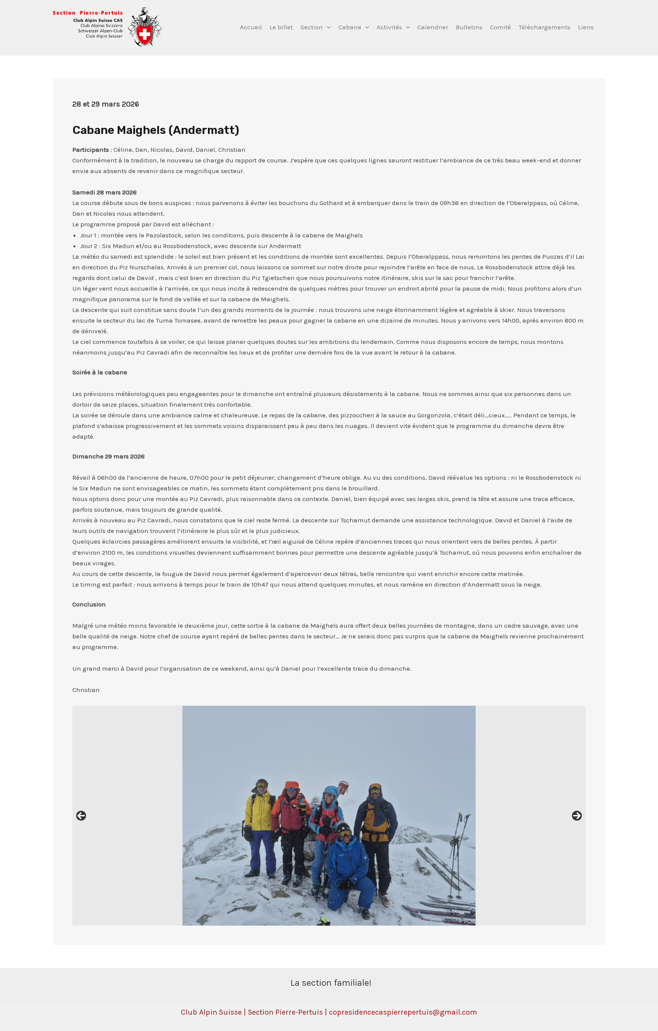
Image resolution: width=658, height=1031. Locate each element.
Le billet (281, 27)
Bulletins (469, 27)
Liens (586, 27)
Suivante (577, 816)
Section (311, 27)
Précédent (81, 816)
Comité (500, 27)
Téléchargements (544, 27)
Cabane (350, 27)
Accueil (251, 27)
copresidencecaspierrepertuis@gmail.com (403, 1012)
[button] (327, 27)
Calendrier (432, 27)
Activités (389, 27)
